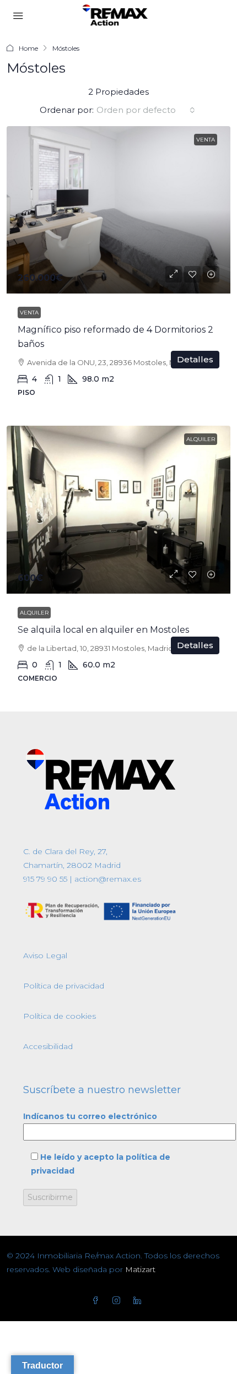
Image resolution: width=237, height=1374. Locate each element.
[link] (118, 210)
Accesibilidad (48, 1046)
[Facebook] (97, 1301)
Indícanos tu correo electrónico (90, 1116)
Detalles (195, 359)
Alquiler (34, 612)
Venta (29, 312)
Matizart (140, 1269)
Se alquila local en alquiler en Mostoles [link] (103, 629)
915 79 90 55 (45, 879)
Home (28, 48)
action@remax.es (106, 879)
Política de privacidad (63, 986)
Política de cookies (59, 1016)
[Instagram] (118, 1301)
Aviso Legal (45, 955)
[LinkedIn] (139, 1301)
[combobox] (146, 110)
